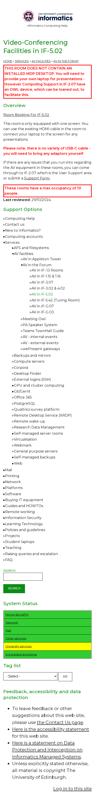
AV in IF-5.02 (42, 294)
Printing (12, 476)
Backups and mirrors (32, 355)
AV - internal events (40, 337)
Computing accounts (24, 236)
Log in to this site (72, 788)
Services (22, 61)
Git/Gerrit (22, 391)
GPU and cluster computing (39, 385)
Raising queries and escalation (31, 554)
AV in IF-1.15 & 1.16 (46, 276)
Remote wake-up (29, 421)
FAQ (9, 560)
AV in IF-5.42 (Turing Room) (56, 300)
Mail (8, 470)
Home (7, 61)
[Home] (47, 17)
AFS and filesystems (31, 248)
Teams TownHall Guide (43, 331)
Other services (16, 638)
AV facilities (41, 61)
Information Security (23, 518)
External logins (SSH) (32, 379)
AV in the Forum (65, 61)
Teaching (13, 548)
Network (13, 482)
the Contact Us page (60, 722)
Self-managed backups (34, 457)
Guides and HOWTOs (24, 506)
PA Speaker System (40, 325)
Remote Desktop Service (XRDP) (43, 415)
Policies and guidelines (25, 530)
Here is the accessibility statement (50, 729)
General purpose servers (35, 451)
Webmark (23, 445)
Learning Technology (24, 524)
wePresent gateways (41, 349)
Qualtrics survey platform (36, 409)
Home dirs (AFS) (17, 614)
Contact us (14, 224)
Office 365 (23, 397)
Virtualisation (25, 439)
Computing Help (20, 218)
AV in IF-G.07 (43, 306)
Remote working (20, 512)
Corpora (21, 368)
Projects (12, 536)
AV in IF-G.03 (43, 312)
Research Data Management (39, 427)
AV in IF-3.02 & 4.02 (48, 288)
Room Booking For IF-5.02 (26, 115)
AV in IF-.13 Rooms (47, 270)
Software (13, 494)
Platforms (14, 488)
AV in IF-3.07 (42, 282)
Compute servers (29, 361)
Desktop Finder (27, 373)
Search (9, 570)
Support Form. (37, 178)
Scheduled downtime (21, 654)
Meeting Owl (34, 319)
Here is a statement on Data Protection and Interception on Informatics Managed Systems (47, 749)
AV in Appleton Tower (42, 259)
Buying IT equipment (24, 500)
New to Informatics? (23, 230)
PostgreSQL (24, 403)
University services (19, 646)
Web (18, 463)
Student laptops (19, 542)
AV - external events (40, 343)
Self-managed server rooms (38, 433)
